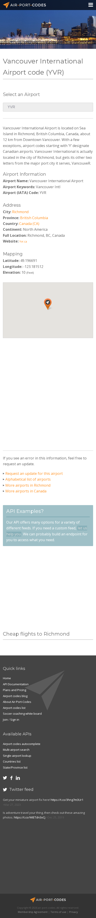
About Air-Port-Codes (17, 702)
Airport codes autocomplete (21, 744)
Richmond (20, 211)
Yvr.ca (23, 241)
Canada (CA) (29, 223)
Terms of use (58, 912)
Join (5, 720)
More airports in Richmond (27, 485)
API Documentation (16, 684)
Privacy (73, 912)
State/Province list (15, 767)
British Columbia (34, 217)
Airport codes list (14, 708)
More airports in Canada (25, 491)
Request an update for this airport (34, 473)
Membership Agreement (33, 912)
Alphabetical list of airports (28, 479)
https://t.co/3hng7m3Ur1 (67, 800)
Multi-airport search (16, 750)
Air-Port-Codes (26, 5)
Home (7, 678)
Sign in (14, 720)
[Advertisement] (48, 393)
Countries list (12, 761)
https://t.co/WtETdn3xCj (29, 817)
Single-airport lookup (17, 756)
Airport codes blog (15, 696)
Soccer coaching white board (22, 714)
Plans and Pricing (14, 690)
